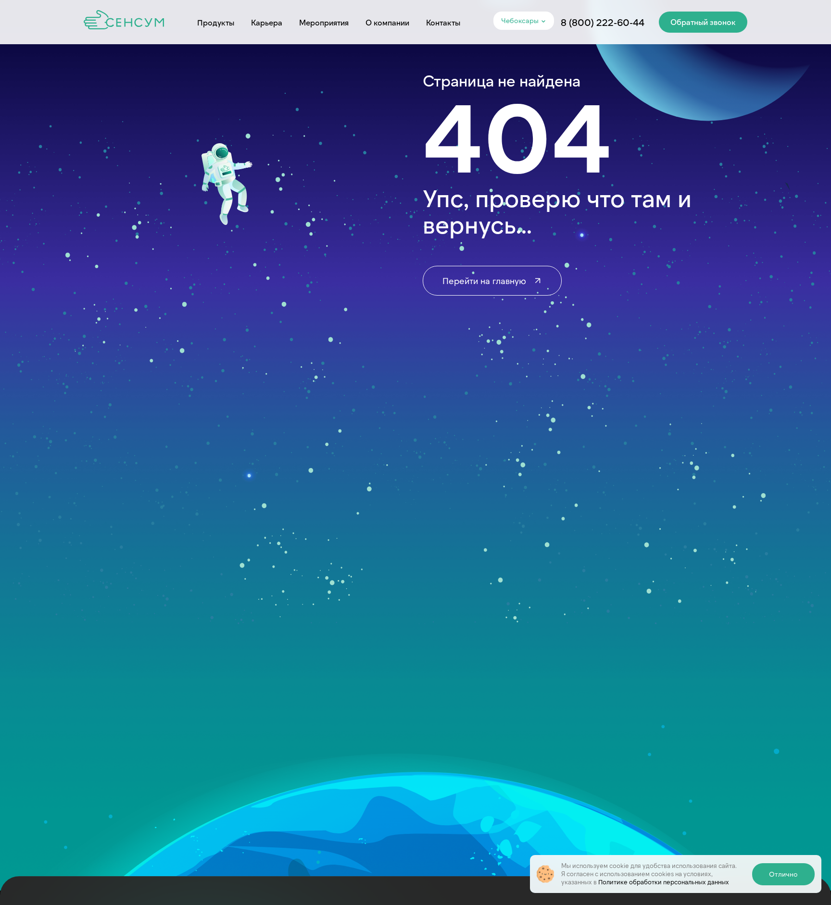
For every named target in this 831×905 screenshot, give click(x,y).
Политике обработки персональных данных (663, 882)
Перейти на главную (485, 280)
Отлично (783, 874)
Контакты (443, 22)
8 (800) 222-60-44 (602, 22)
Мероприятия (324, 22)
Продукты (215, 22)
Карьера (266, 22)
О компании (387, 22)
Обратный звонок (703, 21)
